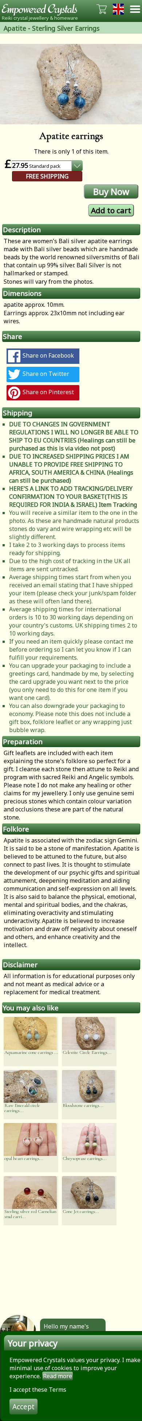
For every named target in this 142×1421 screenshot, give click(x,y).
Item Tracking (118, 505)
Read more (57, 1376)
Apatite (15, 28)
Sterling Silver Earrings (65, 28)
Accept (23, 1406)
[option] (71, 84)
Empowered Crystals (42, 9)
